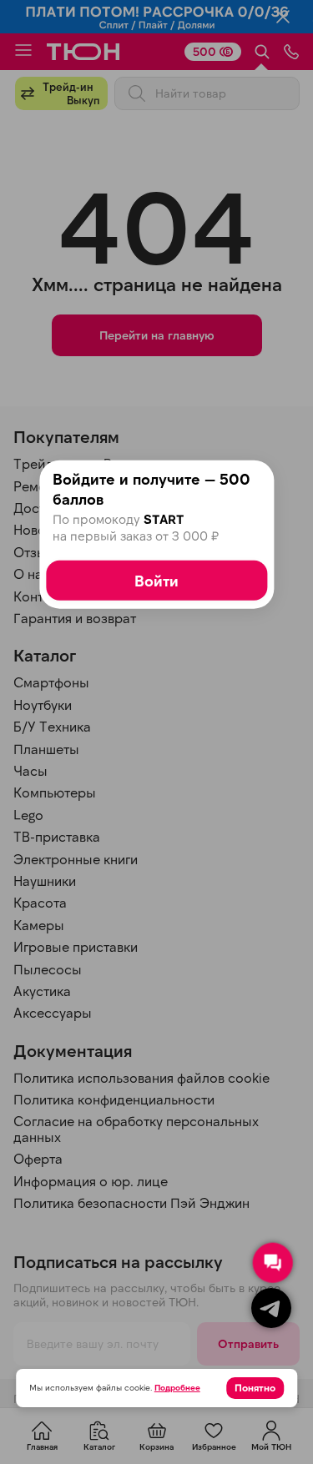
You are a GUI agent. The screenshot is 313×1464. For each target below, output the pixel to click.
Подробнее (177, 1387)
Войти (156, 580)
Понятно (255, 1387)
